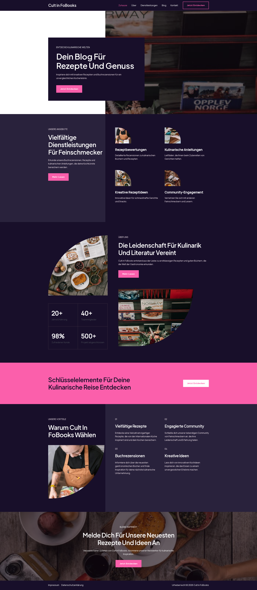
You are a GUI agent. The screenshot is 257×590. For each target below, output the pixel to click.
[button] (196, 5)
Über (133, 5)
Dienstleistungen (149, 5)
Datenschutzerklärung (72, 585)
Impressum (53, 585)
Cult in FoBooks (62, 5)
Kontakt (174, 5)
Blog (164, 5)
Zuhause (122, 5)
